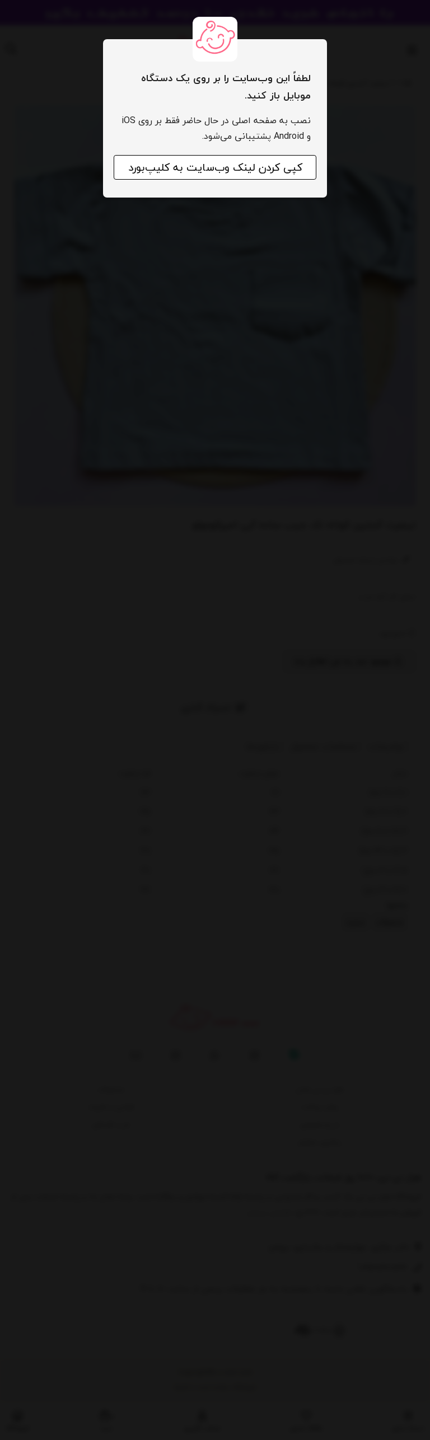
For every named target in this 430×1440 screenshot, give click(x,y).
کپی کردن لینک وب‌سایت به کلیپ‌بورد (215, 167)
